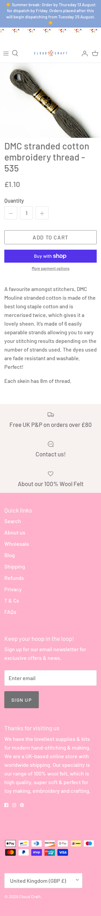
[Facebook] (6, 805)
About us (14, 532)
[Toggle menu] (6, 53)
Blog (9, 555)
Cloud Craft (30, 896)
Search (12, 521)
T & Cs (11, 600)
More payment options (50, 268)
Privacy (13, 589)
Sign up (21, 700)
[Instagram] (14, 805)
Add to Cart (50, 237)
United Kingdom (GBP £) (38, 880)
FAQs (10, 612)
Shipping (14, 566)
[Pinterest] (22, 805)
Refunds (14, 577)
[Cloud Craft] (50, 53)
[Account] (83, 53)
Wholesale (16, 543)
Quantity (14, 200)
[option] (50, 100)
